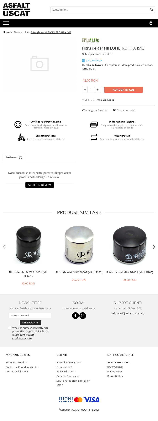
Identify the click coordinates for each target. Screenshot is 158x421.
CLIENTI (61, 355)
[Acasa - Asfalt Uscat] (22, 9)
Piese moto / (21, 32)
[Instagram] (82, 315)
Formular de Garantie (68, 362)
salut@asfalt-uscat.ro (130, 313)
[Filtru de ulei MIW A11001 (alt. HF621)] (28, 245)
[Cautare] (151, 10)
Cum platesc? (64, 367)
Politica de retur (65, 371)
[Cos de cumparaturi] (151, 23)
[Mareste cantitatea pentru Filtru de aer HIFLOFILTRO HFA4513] (97, 90)
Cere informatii (125, 110)
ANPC (59, 385)
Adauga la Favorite (96, 110)
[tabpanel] (39, 64)
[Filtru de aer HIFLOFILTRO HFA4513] (39, 64)
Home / (8, 32)
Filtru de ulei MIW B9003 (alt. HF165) (129, 272)
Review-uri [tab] (14, 157)
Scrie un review (39, 185)
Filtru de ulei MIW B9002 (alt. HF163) (79, 272)
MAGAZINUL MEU (18, 355)
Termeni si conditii (16, 362)
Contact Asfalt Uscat (17, 371)
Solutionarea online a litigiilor (73, 380)
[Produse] (6, 24)
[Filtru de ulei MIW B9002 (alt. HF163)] (78, 245)
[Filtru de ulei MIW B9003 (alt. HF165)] (129, 245)
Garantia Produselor (68, 376)
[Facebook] (75, 315)
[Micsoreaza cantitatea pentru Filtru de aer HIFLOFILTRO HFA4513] (85, 90)
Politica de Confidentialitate (23, 336)
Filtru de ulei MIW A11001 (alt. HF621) (28, 274)
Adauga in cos (123, 89)
